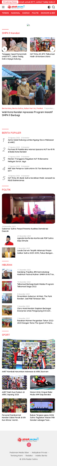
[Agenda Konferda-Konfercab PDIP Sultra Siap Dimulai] (8, 240)
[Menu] (4, 7)
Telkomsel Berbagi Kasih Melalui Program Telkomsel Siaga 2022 (35, 285)
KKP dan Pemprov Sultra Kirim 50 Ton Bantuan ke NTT (30, 169)
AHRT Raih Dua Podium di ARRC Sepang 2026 (13, 393)
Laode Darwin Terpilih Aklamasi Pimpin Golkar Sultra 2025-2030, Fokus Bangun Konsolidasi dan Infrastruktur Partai (34, 251)
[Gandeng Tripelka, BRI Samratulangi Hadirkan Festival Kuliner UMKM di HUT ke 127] (7, 274)
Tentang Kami (16, 455)
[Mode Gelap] (49, 7)
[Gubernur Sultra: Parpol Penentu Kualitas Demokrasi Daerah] (28, 209)
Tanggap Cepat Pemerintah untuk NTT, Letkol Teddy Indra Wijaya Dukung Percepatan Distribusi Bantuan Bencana (14, 56)
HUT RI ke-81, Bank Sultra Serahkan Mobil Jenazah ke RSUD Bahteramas (31, 179)
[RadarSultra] (16, 7)
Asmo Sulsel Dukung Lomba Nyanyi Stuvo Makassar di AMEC (31, 141)
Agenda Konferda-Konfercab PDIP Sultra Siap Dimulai (35, 239)
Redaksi (29, 455)
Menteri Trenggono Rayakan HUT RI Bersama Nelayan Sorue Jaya (28, 160)
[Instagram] (29, 445)
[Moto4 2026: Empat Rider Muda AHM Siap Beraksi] (42, 382)
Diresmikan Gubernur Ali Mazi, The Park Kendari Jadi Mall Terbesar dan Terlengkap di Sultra (34, 297)
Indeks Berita (41, 455)
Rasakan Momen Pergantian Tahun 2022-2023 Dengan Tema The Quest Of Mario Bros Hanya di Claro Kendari (35, 321)
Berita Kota (6, 108)
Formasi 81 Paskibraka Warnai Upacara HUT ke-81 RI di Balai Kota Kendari (31, 150)
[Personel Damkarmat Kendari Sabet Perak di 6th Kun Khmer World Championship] (14, 405)
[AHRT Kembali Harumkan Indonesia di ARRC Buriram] (28, 354)
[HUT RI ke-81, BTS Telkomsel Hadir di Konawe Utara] (42, 44)
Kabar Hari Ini (30, 108)
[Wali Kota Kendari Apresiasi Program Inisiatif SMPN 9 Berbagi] (28, 85)
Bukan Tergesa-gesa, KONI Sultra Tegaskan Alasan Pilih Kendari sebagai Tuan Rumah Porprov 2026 (42, 417)
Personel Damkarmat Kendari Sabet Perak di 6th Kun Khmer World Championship (14, 417)
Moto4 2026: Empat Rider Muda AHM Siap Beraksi (41, 393)
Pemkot (40, 108)
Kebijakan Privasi (39, 452)
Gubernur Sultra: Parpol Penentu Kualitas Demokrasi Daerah (25, 230)
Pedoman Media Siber (19, 452)
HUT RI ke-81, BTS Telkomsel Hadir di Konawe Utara (42, 55)
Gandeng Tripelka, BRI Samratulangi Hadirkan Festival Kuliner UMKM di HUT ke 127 (35, 273)
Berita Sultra (17, 108)
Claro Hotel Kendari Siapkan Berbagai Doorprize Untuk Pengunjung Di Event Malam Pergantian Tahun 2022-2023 (34, 309)
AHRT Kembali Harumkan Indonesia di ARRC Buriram (25, 371)
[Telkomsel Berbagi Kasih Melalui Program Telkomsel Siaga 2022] (7, 286)
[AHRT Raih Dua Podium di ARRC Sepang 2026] (14, 382)
